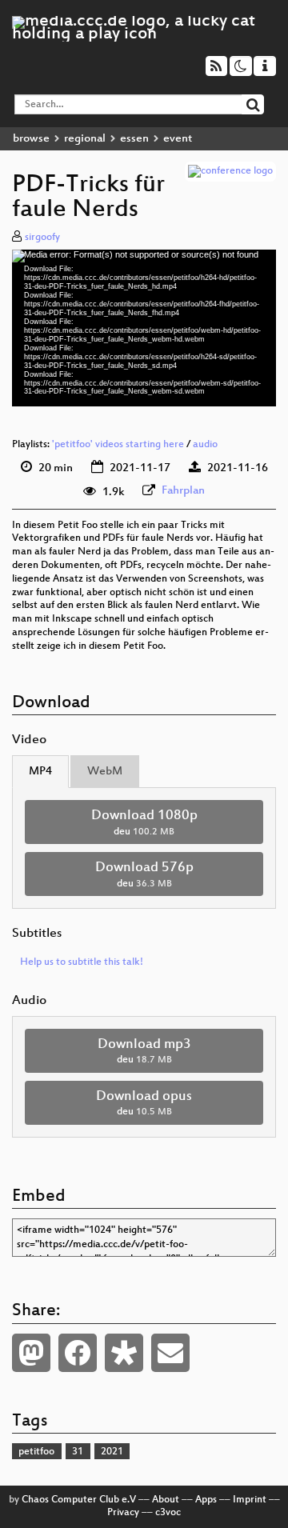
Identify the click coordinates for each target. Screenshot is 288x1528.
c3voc (168, 1512)
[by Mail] (170, 1353)
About (165, 1500)
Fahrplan (183, 491)
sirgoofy (42, 237)
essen (134, 139)
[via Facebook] (77, 1353)
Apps (206, 1500)
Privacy (123, 1512)
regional (85, 139)
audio (205, 444)
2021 (112, 1452)
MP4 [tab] (40, 771)
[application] (144, 328)
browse (31, 139)
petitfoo (36, 1452)
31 (77, 1452)
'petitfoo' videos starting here (118, 444)
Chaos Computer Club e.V (79, 1500)
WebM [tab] (104, 771)
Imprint (249, 1500)
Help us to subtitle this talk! (81, 962)
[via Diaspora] (124, 1353)
